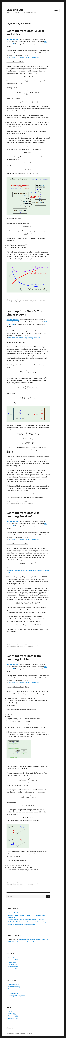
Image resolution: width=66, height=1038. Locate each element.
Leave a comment (28, 301)
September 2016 (13, 969)
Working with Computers (16, 996)
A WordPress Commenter (16, 942)
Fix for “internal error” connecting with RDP (33, 940)
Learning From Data (16, 301)
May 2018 (11, 957)
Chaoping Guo (15, 9)
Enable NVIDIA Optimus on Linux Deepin (21, 924)
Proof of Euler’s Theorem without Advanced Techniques (26, 919)
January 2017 (12, 962)
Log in (10, 1011)
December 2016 (13, 964)
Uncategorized (13, 993)
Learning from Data (13, 39)
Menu (56, 11)
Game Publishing (13, 984)
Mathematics (12, 989)
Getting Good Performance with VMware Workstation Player (27, 922)
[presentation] (22, 69)
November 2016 (13, 966)
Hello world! (31, 942)
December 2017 (13, 960)
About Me (10, 1028)
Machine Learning (33, 300)
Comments (13, 1016)
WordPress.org (13, 1018)
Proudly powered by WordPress (23, 1033)
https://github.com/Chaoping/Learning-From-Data (24, 57)
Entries (12, 1013)
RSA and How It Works (15, 913)
